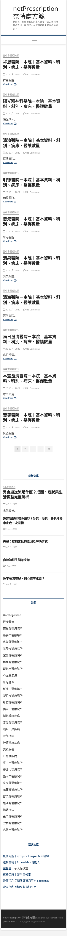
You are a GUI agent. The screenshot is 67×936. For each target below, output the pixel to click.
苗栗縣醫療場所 (13, 796)
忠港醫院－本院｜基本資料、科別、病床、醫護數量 (31, 221)
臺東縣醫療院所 (13, 783)
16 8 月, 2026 (11, 504)
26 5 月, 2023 (11, 547)
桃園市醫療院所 (13, 709)
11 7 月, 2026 (11, 528)
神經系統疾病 (11, 742)
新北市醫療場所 (13, 688)
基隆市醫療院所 (13, 648)
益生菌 (7, 868)
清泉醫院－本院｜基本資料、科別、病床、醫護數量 (31, 260)
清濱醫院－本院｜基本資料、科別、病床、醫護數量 (31, 142)
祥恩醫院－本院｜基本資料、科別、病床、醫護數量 (31, 64)
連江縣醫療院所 (13, 803)
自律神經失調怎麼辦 (16, 560)
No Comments (33, 74)
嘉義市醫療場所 (13, 635)
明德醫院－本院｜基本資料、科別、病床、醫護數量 (31, 182)
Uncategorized (12, 615)
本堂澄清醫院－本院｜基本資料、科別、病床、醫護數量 (29, 378)
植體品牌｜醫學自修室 (17, 874)
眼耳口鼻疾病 (11, 729)
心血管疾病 (10, 675)
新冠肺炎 (8, 682)
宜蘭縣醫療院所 (13, 655)
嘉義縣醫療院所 (13, 641)
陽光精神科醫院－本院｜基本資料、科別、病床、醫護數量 (31, 103)
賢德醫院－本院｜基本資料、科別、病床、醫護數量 (31, 417)
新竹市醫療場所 (13, 695)
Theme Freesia (56, 917)
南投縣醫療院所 (13, 628)
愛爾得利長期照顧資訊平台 (19, 886)
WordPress (9, 921)
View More (10, 84)
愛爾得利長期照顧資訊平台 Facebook (26, 880)
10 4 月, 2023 (11, 584)
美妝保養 (8, 749)
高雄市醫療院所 (13, 829)
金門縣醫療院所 (13, 816)
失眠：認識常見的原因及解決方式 (25, 541)
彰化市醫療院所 (13, 668)
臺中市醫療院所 (11, 55)
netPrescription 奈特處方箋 (35, 12)
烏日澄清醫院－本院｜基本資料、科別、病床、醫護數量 (29, 339)
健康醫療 (8, 621)
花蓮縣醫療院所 (13, 789)
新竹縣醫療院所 (13, 702)
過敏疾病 (8, 809)
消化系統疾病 (9, 486)
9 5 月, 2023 (10, 565)
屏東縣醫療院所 (13, 662)
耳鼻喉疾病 (10, 756)
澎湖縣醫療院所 (13, 722)
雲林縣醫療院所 (13, 823)
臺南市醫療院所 (13, 776)
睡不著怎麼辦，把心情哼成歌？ (24, 578)
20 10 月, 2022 (12, 74)
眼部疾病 (8, 735)
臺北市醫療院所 (13, 769)
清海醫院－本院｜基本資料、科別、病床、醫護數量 (31, 299)
